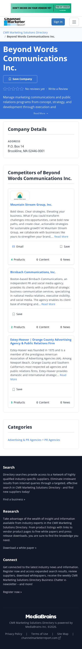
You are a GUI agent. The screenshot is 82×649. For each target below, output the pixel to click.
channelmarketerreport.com (39, 638)
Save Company (22, 79)
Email (19, 246)
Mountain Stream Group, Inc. (31, 204)
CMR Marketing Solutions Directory (25, 32)
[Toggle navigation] (74, 22)
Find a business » (14, 499)
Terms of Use (39, 634)
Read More (61, 236)
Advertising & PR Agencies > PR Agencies (34, 440)
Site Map (62, 634)
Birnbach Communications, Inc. (32, 272)
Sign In (58, 22)
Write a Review (58, 89)
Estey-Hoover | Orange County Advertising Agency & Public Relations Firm (40, 341)
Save (67, 246)
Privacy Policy (13, 634)
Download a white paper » (19, 548)
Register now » (12, 592)
